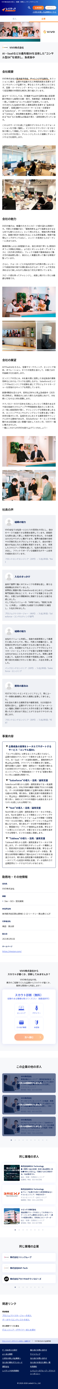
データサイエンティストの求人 (16, 1319)
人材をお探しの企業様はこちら (44, 12)
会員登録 (38, 7)
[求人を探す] (29, 8)
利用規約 (33, 1366)
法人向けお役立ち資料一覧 (40, 1362)
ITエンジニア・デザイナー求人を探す (19, 1329)
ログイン (50, 7)
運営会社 (5, 1366)
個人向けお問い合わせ (38, 1350)
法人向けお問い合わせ (38, 1358)
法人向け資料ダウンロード (12, 1362)
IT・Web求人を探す (9, 1350)
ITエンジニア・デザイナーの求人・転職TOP (16, 1341)
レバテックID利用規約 (10, 1370)
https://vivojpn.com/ (12, 951)
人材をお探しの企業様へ (11, 1358)
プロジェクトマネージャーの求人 (17, 1315)
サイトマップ (35, 1354)
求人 (14, 18)
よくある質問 (7, 1354)
